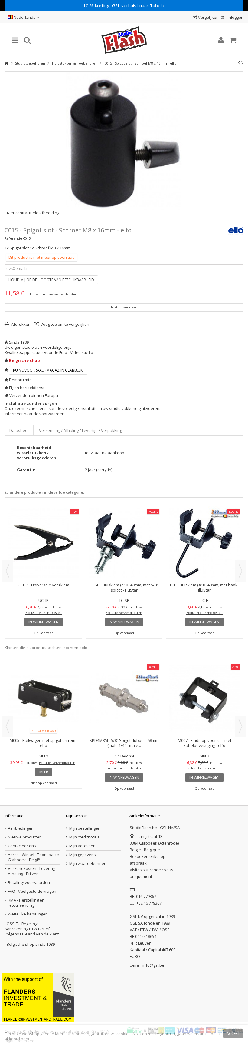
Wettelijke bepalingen (28, 914)
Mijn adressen (82, 845)
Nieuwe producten (25, 837)
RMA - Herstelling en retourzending (26, 903)
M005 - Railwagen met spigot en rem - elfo (124, 743)
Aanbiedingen (21, 828)
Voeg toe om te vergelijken (65, 324)
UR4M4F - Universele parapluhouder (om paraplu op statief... (204, 530)
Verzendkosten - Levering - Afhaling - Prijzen (32, 871)
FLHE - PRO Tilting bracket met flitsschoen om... (124, 530)
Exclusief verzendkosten (59, 294)
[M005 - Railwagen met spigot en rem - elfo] (124, 698)
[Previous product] (239, 62)
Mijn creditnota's (84, 837)
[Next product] (242, 62)
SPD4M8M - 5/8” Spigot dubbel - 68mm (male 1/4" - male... (204, 743)
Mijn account (77, 815)
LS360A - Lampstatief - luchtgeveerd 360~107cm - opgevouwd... (43, 743)
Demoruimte (20, 379)
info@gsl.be (153, 965)
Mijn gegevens (82, 854)
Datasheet (19, 430)
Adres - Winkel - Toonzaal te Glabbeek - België (33, 857)
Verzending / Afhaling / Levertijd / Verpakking (80, 430)
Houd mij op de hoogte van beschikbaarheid (51, 279)
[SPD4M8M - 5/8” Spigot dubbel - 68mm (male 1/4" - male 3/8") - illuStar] (204, 698)
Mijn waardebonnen (87, 863)
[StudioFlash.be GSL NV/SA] (124, 40)
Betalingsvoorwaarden (29, 882)
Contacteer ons (22, 845)
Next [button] (240, 571)
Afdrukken (20, 324)
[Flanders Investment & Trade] (38, 997)
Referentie (13, 238)
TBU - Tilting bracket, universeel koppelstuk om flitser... (43, 530)
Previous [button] (7, 571)
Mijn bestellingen (84, 828)
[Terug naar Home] (6, 63)
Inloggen (235, 17)
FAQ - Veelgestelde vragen (32, 891)
